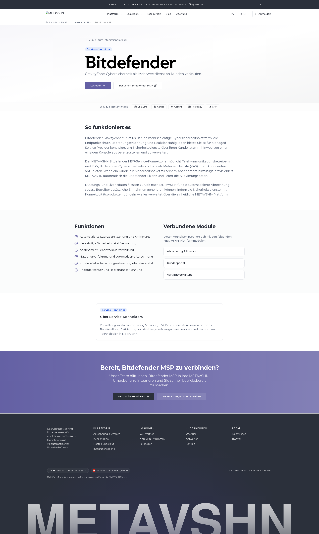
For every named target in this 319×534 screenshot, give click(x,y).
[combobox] (244, 14)
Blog (168, 13)
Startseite (53, 22)
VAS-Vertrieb (147, 433)
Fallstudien (146, 443)
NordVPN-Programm (152, 438)
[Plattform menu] (121, 14)
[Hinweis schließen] (260, 4)
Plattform (112, 13)
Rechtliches (239, 433)
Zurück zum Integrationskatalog (108, 39)
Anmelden (265, 13)
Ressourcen (154, 13)
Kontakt (190, 443)
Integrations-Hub (83, 22)
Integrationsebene (104, 448)
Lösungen (132, 13)
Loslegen (96, 85)
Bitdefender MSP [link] (103, 22)
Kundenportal (101, 438)
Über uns (181, 13)
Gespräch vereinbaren (131, 396)
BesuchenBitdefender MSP (136, 85)
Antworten (192, 438)
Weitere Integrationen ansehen (181, 396)
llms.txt (236, 438)
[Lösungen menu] (141, 14)
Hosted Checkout (103, 443)
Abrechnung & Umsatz (106, 433)
